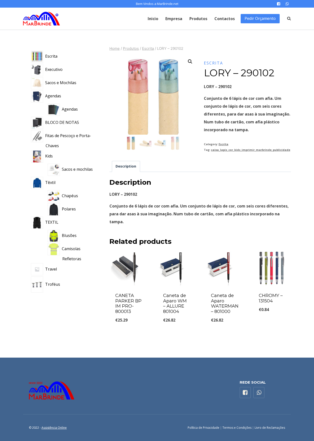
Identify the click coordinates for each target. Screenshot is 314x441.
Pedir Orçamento (260, 18)
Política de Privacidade (203, 428)
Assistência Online (54, 428)
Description (126, 166)
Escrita (213, 63)
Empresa (173, 18)
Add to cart (272, 323)
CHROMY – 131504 (271, 298)
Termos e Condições (236, 428)
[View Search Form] (286, 19)
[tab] (126, 166)
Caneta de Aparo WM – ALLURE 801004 (175, 303)
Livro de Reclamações (270, 428)
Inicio (153, 18)
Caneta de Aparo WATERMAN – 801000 (224, 303)
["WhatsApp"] (287, 4)
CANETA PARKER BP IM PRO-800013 (128, 303)
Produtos (198, 18)
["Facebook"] (278, 4)
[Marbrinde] (41, 19)
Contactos (224, 18)
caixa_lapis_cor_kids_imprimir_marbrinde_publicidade (250, 150)
